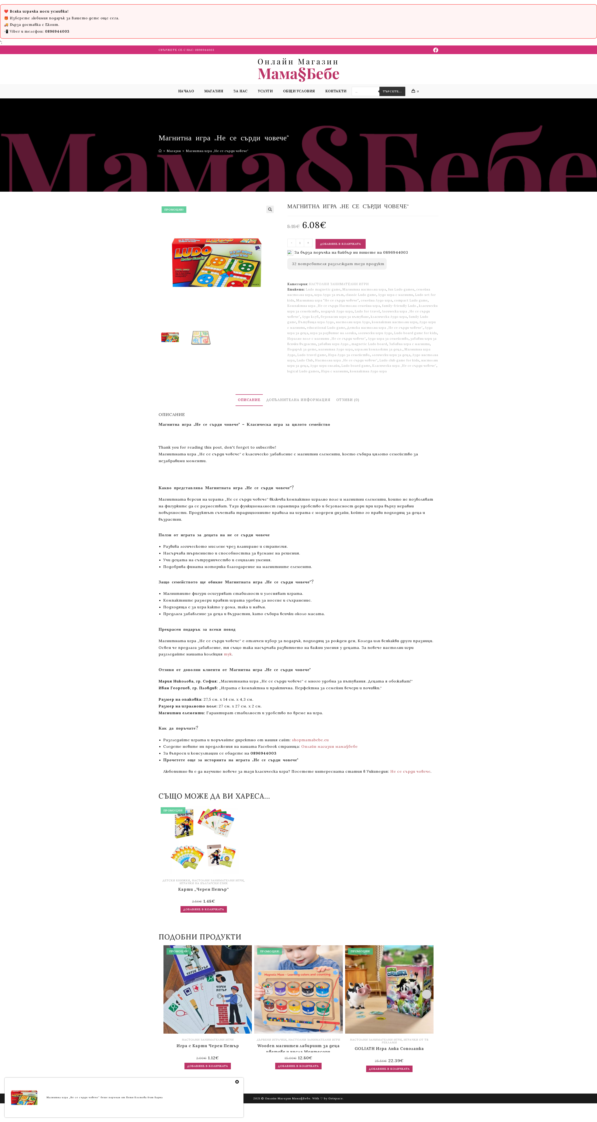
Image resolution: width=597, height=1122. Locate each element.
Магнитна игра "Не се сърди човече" (327, 300)
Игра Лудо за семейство (349, 355)
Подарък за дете (301, 349)
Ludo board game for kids (415, 333)
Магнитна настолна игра (364, 289)
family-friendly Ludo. (399, 306)
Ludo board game (355, 366)
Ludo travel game (311, 355)
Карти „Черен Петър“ (203, 889)
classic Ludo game (361, 295)
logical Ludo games (303, 371)
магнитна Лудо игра (335, 349)
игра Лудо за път (329, 295)
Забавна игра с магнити (409, 344)
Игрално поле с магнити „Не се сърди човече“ (326, 339)
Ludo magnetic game (323, 289)
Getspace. (336, 1098)
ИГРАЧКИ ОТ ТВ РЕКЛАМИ (405, 1041)
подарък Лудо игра (337, 311)
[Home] (160, 151)
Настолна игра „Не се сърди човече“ (346, 360)
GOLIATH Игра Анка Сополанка (389, 1048)
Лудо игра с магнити (395, 295)
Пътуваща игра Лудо (316, 322)
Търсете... (392, 91)
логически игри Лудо (375, 333)
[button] (270, 209)
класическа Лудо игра (389, 317)
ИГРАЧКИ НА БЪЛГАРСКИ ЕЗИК (204, 883)
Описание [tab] (249, 400)
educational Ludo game (326, 328)
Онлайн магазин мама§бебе (329, 746)
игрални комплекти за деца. (379, 349)
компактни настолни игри (394, 322)
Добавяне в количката (340, 244)
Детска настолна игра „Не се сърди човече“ (385, 328)
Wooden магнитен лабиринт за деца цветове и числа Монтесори (298, 1047)
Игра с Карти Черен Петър (208, 1045)
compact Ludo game (411, 300)
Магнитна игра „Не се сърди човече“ (217, 151)
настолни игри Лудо (353, 322)
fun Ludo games (401, 289)
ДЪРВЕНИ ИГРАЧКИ (272, 1039)
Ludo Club (305, 360)
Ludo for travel (367, 311)
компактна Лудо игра (368, 371)
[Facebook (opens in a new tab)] (435, 50)
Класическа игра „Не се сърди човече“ (404, 366)
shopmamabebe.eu (310, 740)
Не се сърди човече (410, 771)
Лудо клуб (310, 317)
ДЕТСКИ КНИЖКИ (176, 880)
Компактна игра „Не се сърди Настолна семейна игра (333, 306)
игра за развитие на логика (333, 333)
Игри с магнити (334, 371)
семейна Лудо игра (376, 300)
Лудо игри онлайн (325, 366)
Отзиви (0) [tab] (347, 400)
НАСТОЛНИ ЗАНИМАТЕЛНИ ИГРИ (339, 284)
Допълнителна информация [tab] (298, 400)
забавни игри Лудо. (334, 344)
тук (228, 654)
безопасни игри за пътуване (345, 317)
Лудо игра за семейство (388, 339)
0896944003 (204, 50)
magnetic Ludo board (369, 344)
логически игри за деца (391, 355)
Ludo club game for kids (399, 360)
